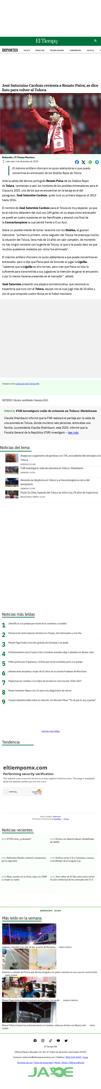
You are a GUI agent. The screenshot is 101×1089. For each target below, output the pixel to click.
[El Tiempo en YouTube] (60, 1041)
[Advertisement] (50, 18)
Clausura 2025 (41, 400)
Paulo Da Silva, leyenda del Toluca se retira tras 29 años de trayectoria (59, 492)
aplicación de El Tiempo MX (27, 383)
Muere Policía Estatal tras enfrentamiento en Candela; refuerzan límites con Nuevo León (48, 1027)
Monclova (40, 50)
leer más (73, 432)
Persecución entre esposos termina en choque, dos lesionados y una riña (45, 633)
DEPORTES (10, 50)
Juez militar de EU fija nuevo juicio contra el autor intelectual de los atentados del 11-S (72, 878)
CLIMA (58, 910)
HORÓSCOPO (46, 910)
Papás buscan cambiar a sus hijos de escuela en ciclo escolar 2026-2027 (45, 681)
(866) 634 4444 (73, 1057)
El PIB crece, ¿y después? (16, 838)
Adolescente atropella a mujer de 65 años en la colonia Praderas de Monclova (47, 671)
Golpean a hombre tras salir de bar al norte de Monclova (37, 947)
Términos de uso (25, 1062)
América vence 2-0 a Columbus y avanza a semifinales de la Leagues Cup (72, 859)
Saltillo (90, 50)
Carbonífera (75, 50)
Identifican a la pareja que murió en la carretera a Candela (37, 623)
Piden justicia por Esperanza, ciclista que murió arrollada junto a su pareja (45, 661)
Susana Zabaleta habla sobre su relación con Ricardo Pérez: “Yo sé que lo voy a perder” (52, 700)
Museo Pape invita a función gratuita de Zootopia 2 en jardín (38, 642)
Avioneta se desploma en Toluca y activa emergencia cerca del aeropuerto (55, 482)
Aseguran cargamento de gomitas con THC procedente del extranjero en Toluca (61, 457)
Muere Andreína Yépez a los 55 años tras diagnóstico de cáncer (40, 690)
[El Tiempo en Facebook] (37, 1041)
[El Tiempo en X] (66, 1041)
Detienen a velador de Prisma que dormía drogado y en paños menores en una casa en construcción (49, 974)
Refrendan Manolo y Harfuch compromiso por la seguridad (24, 859)
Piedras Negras (57, 50)
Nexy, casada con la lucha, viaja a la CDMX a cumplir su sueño (24, 878)
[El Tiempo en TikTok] (52, 1041)
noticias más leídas (50, 731)
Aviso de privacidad (43, 1062)
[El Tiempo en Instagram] (45, 1041)
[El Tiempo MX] (46, 43)
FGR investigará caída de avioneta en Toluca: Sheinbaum (56, 411)
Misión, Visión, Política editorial (69, 1062)
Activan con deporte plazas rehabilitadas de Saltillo (72, 840)
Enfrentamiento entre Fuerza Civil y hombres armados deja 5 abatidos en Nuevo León (51, 652)
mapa (85, 1057)
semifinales (27, 400)
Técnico (17, 400)
